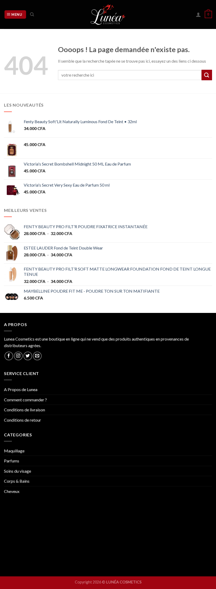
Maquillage (14, 450)
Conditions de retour (22, 419)
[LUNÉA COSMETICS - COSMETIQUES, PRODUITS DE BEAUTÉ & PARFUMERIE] (108, 14)
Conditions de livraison (24, 409)
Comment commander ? (25, 399)
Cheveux (11, 491)
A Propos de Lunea (20, 389)
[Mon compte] (198, 14)
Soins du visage (17, 470)
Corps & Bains (17, 480)
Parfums (11, 460)
